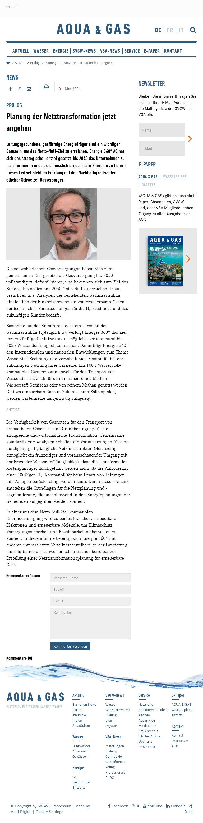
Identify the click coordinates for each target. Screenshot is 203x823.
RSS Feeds (147, 747)
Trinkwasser (81, 746)
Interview (79, 715)
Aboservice (147, 720)
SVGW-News (84, 51)
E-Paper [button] (152, 51)
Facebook (119, 806)
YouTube (154, 806)
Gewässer (79, 756)
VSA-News (110, 51)
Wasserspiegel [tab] (175, 176)
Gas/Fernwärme (118, 710)
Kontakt (177, 735)
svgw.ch (111, 725)
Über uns (145, 741)
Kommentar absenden (70, 646)
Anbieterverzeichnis (153, 710)
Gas (75, 777)
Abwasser (79, 751)
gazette (177, 715)
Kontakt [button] (173, 51)
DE (158, 30)
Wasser (41, 51)
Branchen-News (84, 704)
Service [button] (132, 51)
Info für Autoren (150, 736)
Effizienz (78, 787)
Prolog (35, 63)
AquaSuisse (81, 725)
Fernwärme (81, 782)
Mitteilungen (114, 746)
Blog (108, 720)
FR (170, 30)
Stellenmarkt (148, 731)
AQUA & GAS (181, 704)
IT (181, 30)
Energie (60, 51)
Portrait (78, 710)
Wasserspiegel (182, 710)
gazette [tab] (148, 184)
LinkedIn (178, 806)
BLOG (109, 777)
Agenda (144, 715)
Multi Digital (20, 812)
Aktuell (20, 51)
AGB (175, 746)
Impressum (180, 740)
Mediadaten (147, 725)
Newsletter (147, 704)
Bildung (111, 715)
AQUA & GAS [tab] (148, 176)
